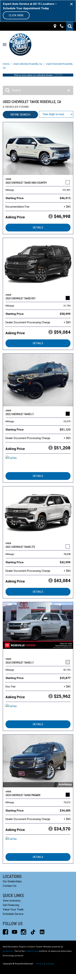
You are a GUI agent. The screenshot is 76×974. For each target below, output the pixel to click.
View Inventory (12, 900)
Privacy (39, 964)
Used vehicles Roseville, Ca (28, 63)
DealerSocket (32, 951)
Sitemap (50, 964)
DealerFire (8, 951)
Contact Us (9, 885)
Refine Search (20, 114)
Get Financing (11, 905)
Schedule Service (13, 914)
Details (38, 227)
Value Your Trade (13, 909)
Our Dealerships (12, 881)
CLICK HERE (16, 15)
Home (6, 63)
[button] (69, 26)
